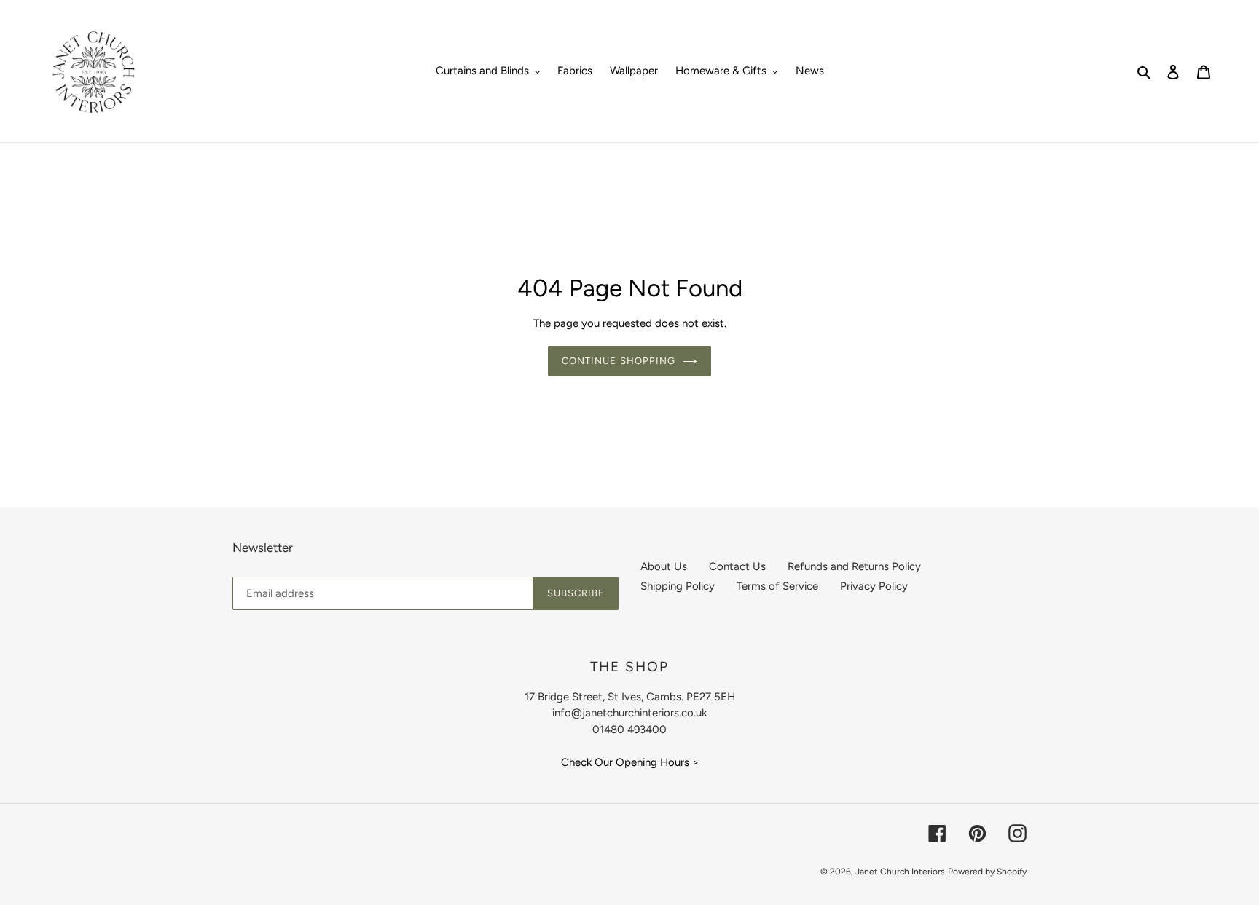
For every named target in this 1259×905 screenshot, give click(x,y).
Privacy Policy (874, 586)
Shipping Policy (677, 586)
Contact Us (737, 566)
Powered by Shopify (987, 871)
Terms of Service (777, 586)
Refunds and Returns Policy (854, 566)
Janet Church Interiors (900, 871)
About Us (663, 566)
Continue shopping (618, 360)
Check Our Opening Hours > (630, 762)
